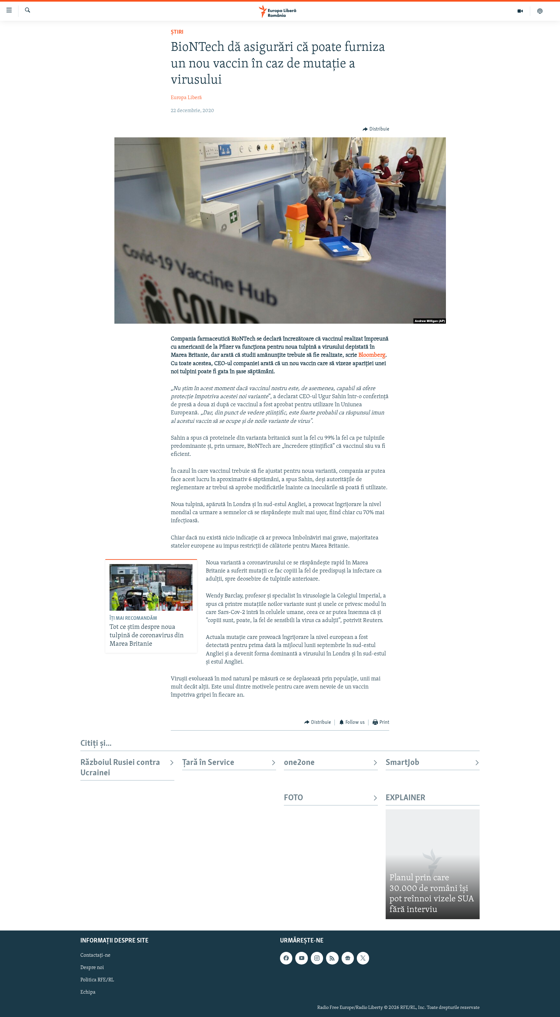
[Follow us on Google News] (348, 958)
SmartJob (402, 762)
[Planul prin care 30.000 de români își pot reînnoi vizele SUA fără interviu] (433, 864)
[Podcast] (540, 11)
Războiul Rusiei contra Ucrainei (120, 768)
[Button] (376, 129)
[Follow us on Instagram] (317, 958)
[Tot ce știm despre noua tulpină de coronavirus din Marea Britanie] (151, 587)
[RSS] (332, 958)
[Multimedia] (520, 11)
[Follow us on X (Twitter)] (363, 958)
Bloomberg (371, 355)
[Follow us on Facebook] (286, 958)
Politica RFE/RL (97, 980)
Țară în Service (208, 762)
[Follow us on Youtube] (301, 958)
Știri (177, 32)
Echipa (88, 992)
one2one (299, 762)
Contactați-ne (95, 955)
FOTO (293, 798)
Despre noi (92, 968)
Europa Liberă (186, 97)
